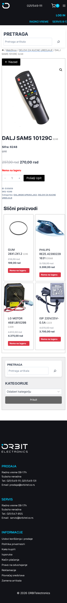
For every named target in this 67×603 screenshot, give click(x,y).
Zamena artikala (11, 581)
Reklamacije (9, 570)
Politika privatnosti (13, 544)
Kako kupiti (8, 549)
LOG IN (60, 15)
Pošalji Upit (34, 178)
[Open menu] (64, 5)
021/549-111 (34, 5)
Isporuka (7, 554)
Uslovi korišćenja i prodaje (17, 539)
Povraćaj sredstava (13, 575)
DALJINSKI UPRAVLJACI (25, 195)
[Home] (3, 50)
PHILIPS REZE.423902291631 (50, 254)
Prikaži (33, 400)
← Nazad (11, 62)
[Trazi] (58, 42)
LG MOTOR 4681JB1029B (17, 322)
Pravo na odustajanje (14, 565)
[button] (61, 70)
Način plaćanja (10, 560)
